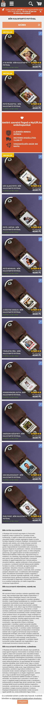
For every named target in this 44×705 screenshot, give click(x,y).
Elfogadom (22, 702)
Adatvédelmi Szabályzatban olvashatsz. (27, 698)
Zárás (40, 11)
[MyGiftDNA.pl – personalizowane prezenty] (3, 3)
